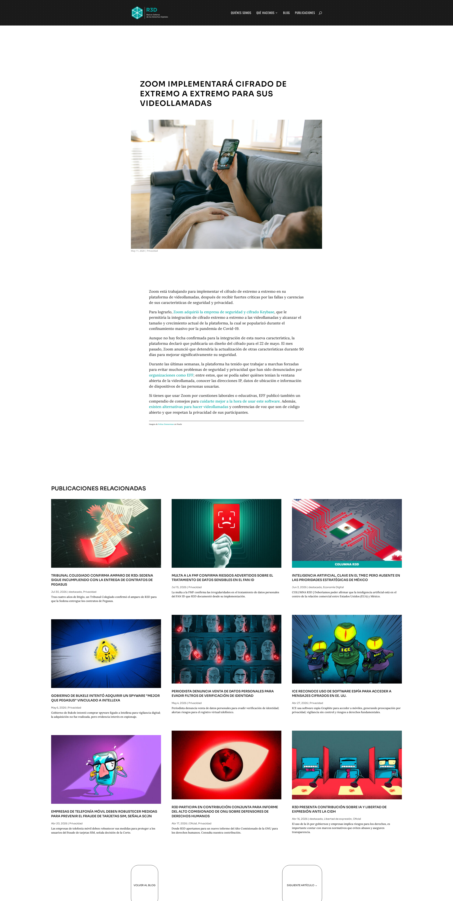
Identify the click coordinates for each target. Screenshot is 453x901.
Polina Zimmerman (166, 424)
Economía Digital (333, 587)
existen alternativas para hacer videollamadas (188, 406)
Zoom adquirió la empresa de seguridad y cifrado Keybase (223, 312)
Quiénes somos (241, 13)
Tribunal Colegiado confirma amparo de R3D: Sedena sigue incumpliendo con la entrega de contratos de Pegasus (102, 579)
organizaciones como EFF (171, 375)
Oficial (193, 823)
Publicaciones (305, 13)
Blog (286, 13)
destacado (75, 591)
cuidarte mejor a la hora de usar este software (240, 401)
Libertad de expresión (338, 818)
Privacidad (152, 250)
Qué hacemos (265, 13)
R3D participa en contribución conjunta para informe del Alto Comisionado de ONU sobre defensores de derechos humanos (225, 811)
